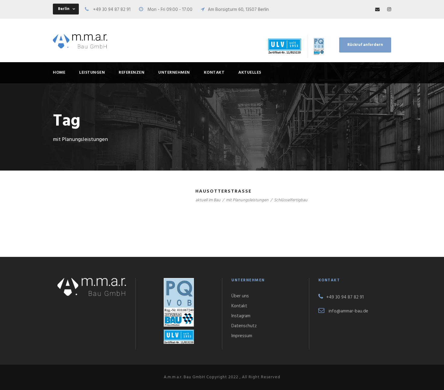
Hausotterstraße (223, 191)
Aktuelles (249, 72)
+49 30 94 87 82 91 (111, 9)
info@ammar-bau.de (348, 311)
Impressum (241, 336)
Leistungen (92, 72)
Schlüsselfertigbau (290, 200)
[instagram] (389, 9)
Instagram (240, 316)
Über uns (240, 296)
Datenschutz (244, 326)
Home (59, 72)
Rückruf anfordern (365, 45)
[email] (377, 9)
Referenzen (131, 72)
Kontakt (214, 72)
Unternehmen (174, 72)
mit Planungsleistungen (247, 200)
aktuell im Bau (207, 200)
